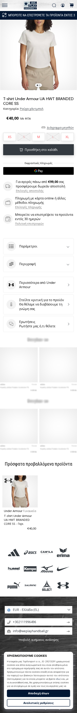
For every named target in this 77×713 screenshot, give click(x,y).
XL (67, 137)
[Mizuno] (46, 569)
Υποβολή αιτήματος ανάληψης (38, 640)
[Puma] (14, 585)
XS (9, 137)
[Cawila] (46, 552)
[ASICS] (30, 552)
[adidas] (14, 552)
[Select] (46, 585)
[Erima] (63, 552)
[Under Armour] (63, 585)
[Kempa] (30, 569)
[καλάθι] (71, 5)
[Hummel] (14, 569)
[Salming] (30, 585)
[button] (38, 246)
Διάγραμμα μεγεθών (60, 127)
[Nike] (63, 569)
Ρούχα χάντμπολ (31, 109)
